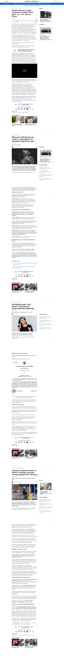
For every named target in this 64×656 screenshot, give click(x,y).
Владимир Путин (21, 32)
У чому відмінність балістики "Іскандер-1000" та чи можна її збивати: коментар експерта (45, 171)
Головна (13, 302)
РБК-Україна (20, 172)
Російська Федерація (25, 112)
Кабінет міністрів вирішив (27, 426)
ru (7, 1)
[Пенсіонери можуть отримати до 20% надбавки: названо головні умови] (45, 486)
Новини (15, 3)
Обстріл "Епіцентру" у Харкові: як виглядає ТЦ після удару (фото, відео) (45, 20)
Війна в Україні (21, 468)
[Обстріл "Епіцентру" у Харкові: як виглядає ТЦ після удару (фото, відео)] (45, 14)
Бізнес (29, 3)
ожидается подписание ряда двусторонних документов (25, 58)
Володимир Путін (14, 112)
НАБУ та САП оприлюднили (21, 432)
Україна (13, 445)
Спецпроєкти (48, 3)
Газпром (15, 29)
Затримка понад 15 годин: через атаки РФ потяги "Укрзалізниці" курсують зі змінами (45, 175)
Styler (42, 3)
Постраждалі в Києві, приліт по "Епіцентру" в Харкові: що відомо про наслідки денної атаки (45, 168)
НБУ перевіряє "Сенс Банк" (29, 421)
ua (4, 1)
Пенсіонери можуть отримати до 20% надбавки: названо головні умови (45, 493)
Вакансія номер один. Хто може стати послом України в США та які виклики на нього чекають (45, 38)
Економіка (19, 302)
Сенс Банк (17, 445)
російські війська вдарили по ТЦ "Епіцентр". (26, 535)
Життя (32, 3)
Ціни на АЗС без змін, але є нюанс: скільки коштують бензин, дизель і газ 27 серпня (45, 179)
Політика (25, 3)
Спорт (36, 3)
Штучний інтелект (14, 279)
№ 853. (16, 338)
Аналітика (20, 3)
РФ (16, 32)
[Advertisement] (24, 180)
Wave (39, 3)
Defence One (32, 172)
